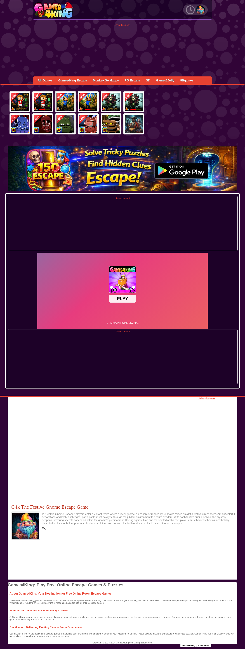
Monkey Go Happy (106, 80)
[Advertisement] (122, 51)
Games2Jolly (165, 80)
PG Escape (132, 80)
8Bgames (186, 80)
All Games (45, 80)
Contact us (203, 646)
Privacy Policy (188, 646)
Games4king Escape (72, 80)
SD (148, 80)
